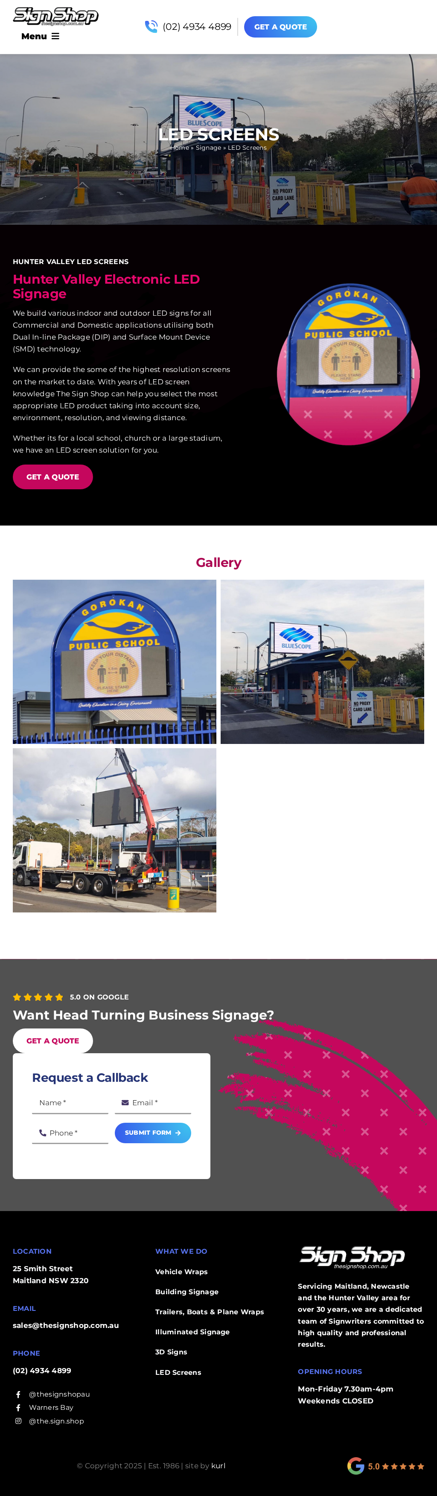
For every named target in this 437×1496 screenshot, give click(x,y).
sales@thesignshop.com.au (66, 1325)
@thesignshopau (59, 1394)
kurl (218, 1465)
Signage (208, 147)
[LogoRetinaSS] (56, 10)
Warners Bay (51, 1407)
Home (179, 147)
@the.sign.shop (56, 1421)
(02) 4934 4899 (197, 26)
